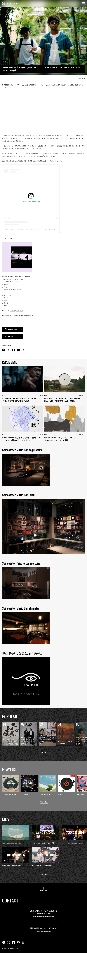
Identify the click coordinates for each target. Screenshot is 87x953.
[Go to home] (10, 3)
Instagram (19, 311)
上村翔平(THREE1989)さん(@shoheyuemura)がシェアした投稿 (25, 229)
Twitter (12, 311)
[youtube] (18, 351)
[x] (8, 351)
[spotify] (3, 351)
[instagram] (23, 351)
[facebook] (13, 351)
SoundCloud (30, 315)
